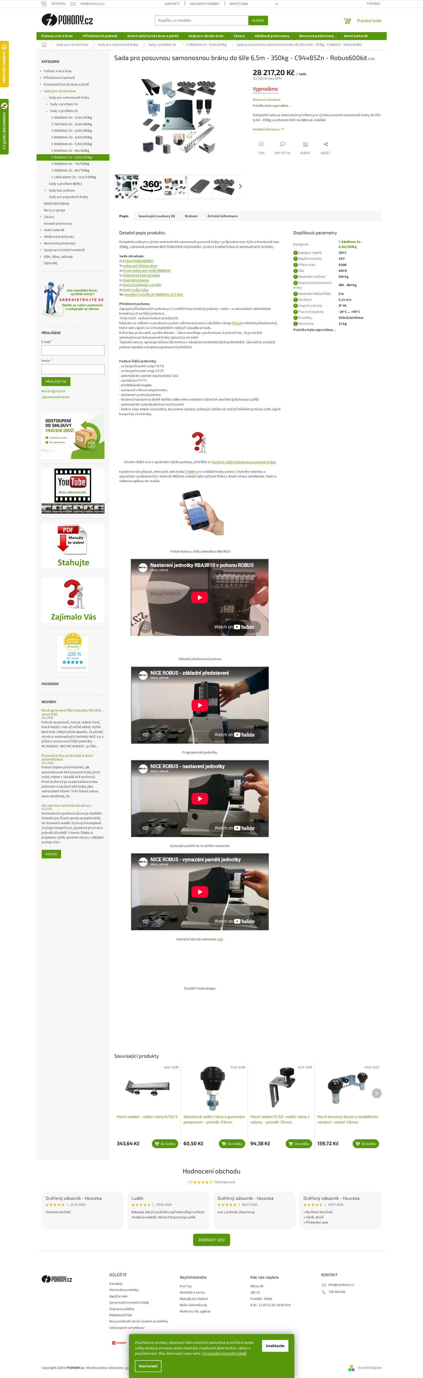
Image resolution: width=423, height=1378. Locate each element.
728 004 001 (336, 1292)
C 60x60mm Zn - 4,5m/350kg (71, 117)
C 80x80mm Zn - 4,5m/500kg (71, 137)
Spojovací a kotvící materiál (64, 250)
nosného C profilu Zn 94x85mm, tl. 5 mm (153, 294)
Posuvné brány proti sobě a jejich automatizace (67, 757)
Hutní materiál (54, 230)
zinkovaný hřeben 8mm (140, 265)
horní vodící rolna (135, 289)
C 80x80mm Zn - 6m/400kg (70, 150)
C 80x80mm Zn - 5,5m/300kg (71, 144)
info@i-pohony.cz (341, 1284)
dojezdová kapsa (136, 280)
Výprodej (50, 263)
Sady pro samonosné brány (69, 97)
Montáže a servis (192, 1292)
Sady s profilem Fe (64, 104)
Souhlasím (275, 1346)
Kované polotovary (58, 223)
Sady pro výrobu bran (60, 91)
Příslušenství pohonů (59, 77)
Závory (49, 217)
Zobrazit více (211, 1239)
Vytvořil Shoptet (370, 1367)
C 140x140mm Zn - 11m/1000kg (73, 177)
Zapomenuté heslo (55, 397)
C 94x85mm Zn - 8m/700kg (70, 170)
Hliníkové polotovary (59, 236)
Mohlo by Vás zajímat (195, 1311)
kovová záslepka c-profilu (142, 284)
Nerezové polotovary (60, 243)
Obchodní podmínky (205, 4)
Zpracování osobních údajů (224, 1353)
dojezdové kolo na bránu (141, 275)
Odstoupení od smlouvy (127, 1327)
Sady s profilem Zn (64, 110)
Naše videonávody (193, 1305)
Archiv (51, 854)
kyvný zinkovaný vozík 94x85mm (147, 270)
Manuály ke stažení (194, 1299)
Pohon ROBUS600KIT (138, 260)
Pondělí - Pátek (261, 1299)
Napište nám (239, 4)
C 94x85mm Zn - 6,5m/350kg (71, 157)
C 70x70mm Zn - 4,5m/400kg (71, 124)
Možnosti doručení (266, 100)
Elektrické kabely (56, 203)
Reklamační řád (120, 1315)
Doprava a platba (121, 1309)
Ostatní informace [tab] (222, 216)
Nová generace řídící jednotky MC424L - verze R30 (72, 712)
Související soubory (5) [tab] (157, 216)
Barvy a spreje (54, 210)
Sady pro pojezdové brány (68, 196)
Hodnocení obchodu (212, 1171)
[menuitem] (57, 36)
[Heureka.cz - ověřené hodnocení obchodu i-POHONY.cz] (73, 652)
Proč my (186, 1286)
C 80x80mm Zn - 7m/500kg (70, 163)
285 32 (255, 1292)
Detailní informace (266, 129)
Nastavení (148, 1366)
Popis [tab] (124, 216)
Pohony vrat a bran (58, 71)
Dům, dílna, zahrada (58, 256)
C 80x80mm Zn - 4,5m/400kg (71, 130)
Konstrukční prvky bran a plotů (66, 84)
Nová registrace (53, 391)
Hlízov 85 (256, 1286)
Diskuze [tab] (191, 216)
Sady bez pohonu (62, 190)
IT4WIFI (190, 471)
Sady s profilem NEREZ (65, 183)
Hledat (258, 20)
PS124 (236, 323)
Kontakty (172, 4)
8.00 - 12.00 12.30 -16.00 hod (270, 1305)
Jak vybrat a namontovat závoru (66, 805)
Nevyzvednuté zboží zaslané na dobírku (138, 1321)
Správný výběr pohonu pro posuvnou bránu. (244, 462)
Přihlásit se (55, 381)
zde (220, 939)
